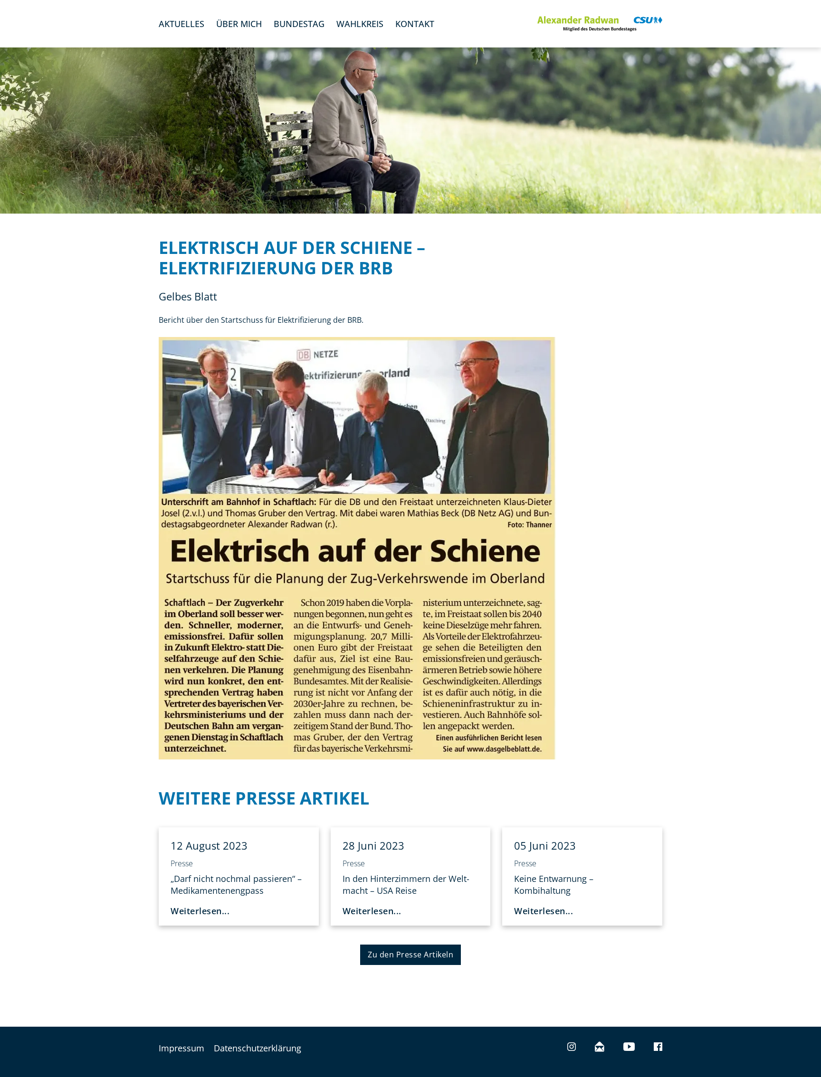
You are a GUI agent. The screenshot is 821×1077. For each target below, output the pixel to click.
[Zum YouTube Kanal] (629, 1048)
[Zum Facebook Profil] (658, 1048)
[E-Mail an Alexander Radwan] (599, 1048)
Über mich (239, 23)
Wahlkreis (359, 23)
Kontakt (414, 23)
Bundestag (299, 23)
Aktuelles (181, 23)
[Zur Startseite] (599, 23)
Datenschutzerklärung (257, 1048)
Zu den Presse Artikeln (410, 954)
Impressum (181, 1048)
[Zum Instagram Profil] (571, 1048)
